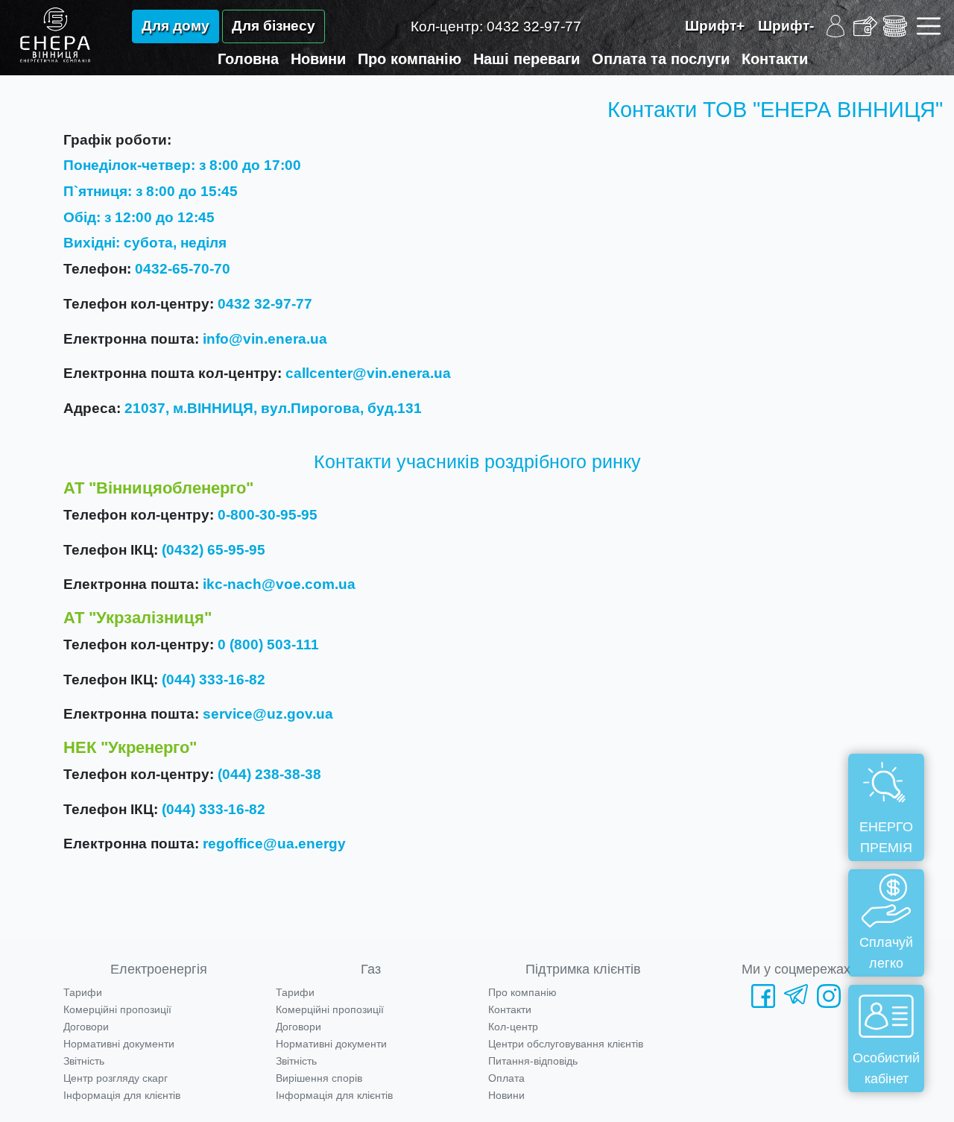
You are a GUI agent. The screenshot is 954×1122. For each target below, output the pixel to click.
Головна (248, 59)
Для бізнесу (273, 26)
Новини (318, 59)
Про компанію (409, 59)
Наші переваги (526, 59)
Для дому (175, 26)
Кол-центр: (496, 26)
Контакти (775, 59)
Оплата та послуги (661, 59)
